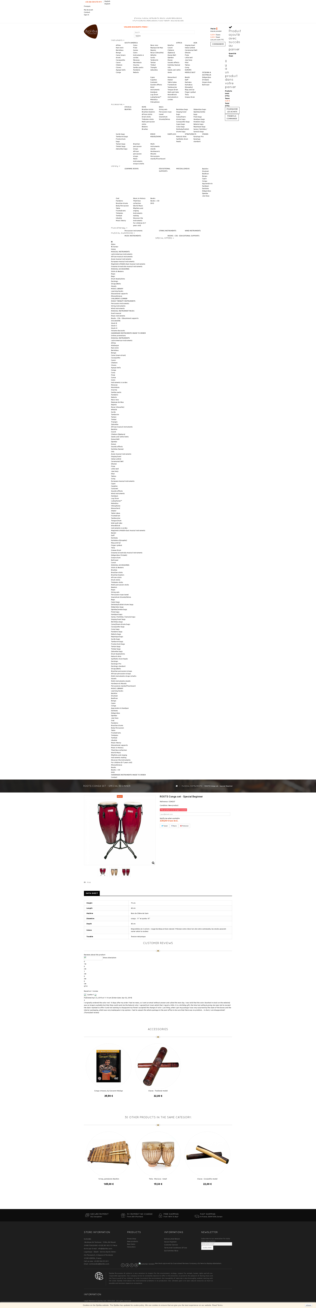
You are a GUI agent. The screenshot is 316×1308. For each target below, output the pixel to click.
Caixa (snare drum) (118, 355)
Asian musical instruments (121, 259)
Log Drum (154, 94)
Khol (186, 62)
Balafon (171, 45)
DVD (152, 203)
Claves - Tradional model (158, 1091)
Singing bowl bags (118, 619)
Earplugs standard (118, 666)
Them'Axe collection (119, 750)
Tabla (118, 208)
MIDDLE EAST (190, 72)
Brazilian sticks (147, 109)
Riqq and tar (190, 90)
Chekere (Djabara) (118, 434)
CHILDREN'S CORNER (119, 298)
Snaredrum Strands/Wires (121, 597)
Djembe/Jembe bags (119, 609)
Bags (113, 276)
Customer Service (171, 1245)
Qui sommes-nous (171, 1251)
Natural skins (181, 136)
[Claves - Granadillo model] (207, 1154)
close (308, 1305)
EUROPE (188, 70)
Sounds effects (173, 62)
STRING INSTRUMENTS (167, 231)
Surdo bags (120, 134)
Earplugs (114, 281)
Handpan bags (199, 119)
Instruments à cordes (119, 382)
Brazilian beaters (148, 112)
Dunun (170, 60)
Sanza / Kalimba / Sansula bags (123, 617)
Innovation (131, 1247)
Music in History (139, 198)
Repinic (153, 50)
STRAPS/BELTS (190, 134)
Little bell (189, 57)
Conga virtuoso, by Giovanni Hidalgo (108, 1091)
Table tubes (172, 82)
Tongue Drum (173, 90)
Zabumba (154, 70)
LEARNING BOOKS (132, 169)
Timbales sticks (148, 119)
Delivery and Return (172, 1239)
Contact (87, 12)
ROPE (144, 107)
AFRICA (179, 43)
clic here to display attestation (209, 1263)
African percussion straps (137, 153)
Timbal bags (121, 146)
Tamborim (154, 60)
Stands (113, 286)
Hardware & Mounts (119, 683)
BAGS (161, 107)
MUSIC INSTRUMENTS (133, 236)
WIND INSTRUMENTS (193, 231)
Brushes (145, 129)
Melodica (154, 99)
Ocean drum (207, 82)
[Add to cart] (106, 1102)
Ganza (135, 50)
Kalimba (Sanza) (174, 65)
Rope (113, 274)
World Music (138, 206)
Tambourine (172, 87)
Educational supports (119, 294)
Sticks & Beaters (117, 271)
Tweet (165, 826)
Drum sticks (146, 117)
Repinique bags (200, 127)
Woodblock (172, 94)
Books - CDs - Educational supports (124, 318)
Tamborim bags (122, 136)
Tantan (153, 62)
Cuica (135, 45)
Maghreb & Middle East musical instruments (128, 264)
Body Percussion (122, 206)
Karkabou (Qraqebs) (119, 540)
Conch (113, 562)
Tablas (187, 65)
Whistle (153, 55)
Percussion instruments (134, 231)
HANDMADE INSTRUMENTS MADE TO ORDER (128, 333)
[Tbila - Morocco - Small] (158, 1154)
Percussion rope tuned (120, 595)
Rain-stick (119, 48)
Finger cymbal (190, 92)
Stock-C (114, 326)
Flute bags (198, 117)
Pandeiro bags (199, 122)
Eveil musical (116, 313)
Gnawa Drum (190, 97)
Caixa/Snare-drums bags (120, 624)
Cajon (152, 77)
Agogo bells (121, 70)
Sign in (86, 15)
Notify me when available (170, 818)
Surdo (152, 57)
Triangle (153, 67)
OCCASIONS (115, 321)
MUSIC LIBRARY (117, 289)
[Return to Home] (176, 786)
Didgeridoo (206, 191)
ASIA (195, 43)
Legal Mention (89, 1301)
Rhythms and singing (119, 755)
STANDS (205, 134)
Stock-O (114, 328)
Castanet (153, 82)
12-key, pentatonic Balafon (108, 1179)
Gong (187, 67)
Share (174, 826)
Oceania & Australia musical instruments (126, 266)
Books (152, 198)
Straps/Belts (116, 284)
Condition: (164, 805)
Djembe (171, 57)
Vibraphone (154, 102)
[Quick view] (111, 1102)
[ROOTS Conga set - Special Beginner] (103, 872)
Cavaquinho (120, 60)
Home (113, 249)
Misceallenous (116, 296)
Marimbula (137, 62)
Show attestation (109, 958)
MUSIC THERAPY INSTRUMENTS (123, 301)
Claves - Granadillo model (207, 1179)
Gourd (170, 48)
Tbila (187, 94)
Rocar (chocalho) (157, 53)
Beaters (145, 127)
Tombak (119, 216)
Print (89, 882)
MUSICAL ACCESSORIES (120, 269)
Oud (117, 198)
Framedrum (172, 85)
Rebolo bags (199, 124)
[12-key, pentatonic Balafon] (108, 1154)
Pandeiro (136, 70)
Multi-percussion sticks (120, 585)
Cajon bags (180, 124)
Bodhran (205, 174)
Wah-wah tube (173, 92)
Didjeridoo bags (200, 109)
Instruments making (118, 757)
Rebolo (136, 72)
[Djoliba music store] (91, 31)
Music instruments (118, 316)
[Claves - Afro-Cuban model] (158, 1066)
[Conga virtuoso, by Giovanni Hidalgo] (108, 1066)
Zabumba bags (121, 149)
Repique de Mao (156, 48)
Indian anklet (190, 48)
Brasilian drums (122, 203)
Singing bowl (190, 45)
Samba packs (138, 67)
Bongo (118, 53)
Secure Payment (170, 1242)
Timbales (119, 213)
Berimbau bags (182, 109)
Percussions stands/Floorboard (123, 686)
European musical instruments (122, 261)
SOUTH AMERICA (131, 43)
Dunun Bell (172, 55)
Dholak (187, 53)
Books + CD (154, 201)
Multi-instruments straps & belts (138, 161)
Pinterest (185, 826)
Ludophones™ (155, 97)
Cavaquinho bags (183, 122)
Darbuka (188, 82)
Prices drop (131, 1239)
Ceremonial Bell (191, 50)
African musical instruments (122, 257)
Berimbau (119, 50)
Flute (135, 48)
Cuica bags (180, 127)
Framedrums (121, 211)
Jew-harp (188, 60)
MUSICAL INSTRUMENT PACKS (122, 311)
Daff (186, 80)
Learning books (117, 291)
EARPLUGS (172, 134)
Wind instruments (118, 308)
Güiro (135, 53)
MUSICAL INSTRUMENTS (120, 252)
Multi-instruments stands (155, 146)
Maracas (136, 60)
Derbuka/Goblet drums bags (122, 604)
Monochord (172, 77)
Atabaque (115, 345)
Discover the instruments (120, 760)
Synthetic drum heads (119, 659)
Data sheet (92, 893)
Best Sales (131, 1244)
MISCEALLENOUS (183, 169)
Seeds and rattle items (120, 437)
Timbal (153, 65)
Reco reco (154, 45)
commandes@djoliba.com (99, 1264)
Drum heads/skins (118, 279)
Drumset (205, 171)
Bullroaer (206, 85)
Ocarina (136, 65)
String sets (163, 109)
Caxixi (118, 62)
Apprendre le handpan (120, 708)
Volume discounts (118, 331)
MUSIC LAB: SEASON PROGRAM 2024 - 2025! (157, 27)
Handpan (153, 92)
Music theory (121, 220)
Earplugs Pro (199, 136)
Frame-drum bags (118, 644)
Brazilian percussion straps (137, 146)
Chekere (119, 65)
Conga (118, 72)
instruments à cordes (119, 528)
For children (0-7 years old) (121, 762)
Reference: (164, 801)
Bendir (187, 77)
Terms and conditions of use (175, 1248)
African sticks (147, 114)
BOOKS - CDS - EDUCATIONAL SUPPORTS (183, 236)
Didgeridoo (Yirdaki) (119, 555)
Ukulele (119, 218)
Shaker (170, 80)
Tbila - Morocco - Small (158, 1179)
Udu (169, 67)
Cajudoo (153, 80)
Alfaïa (118, 45)
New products (132, 1241)
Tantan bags (120, 144)
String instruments (118, 306)
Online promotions (118, 335)
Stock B (114, 323)
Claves (118, 67)
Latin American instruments (121, 254)
